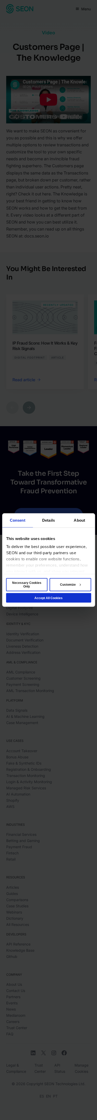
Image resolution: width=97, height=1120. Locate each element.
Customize (68, 584)
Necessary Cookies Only (26, 584)
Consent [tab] (17, 520)
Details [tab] (48, 520)
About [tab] (79, 520)
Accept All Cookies (48, 598)
